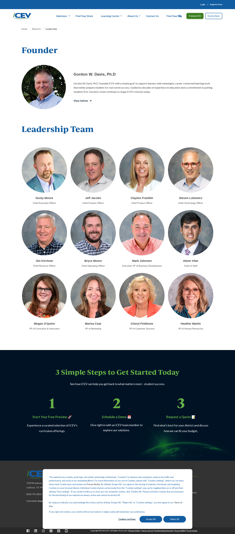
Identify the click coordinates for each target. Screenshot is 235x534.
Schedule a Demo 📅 (116, 417)
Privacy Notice (93, 484)
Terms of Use (147, 530)
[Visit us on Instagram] (43, 530)
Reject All (174, 519)
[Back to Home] (22, 15)
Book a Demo (214, 16)
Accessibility (180, 530)
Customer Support (36, 500)
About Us (36, 29)
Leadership (51, 29)
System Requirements (164, 530)
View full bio (81, 100)
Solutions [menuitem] (61, 15)
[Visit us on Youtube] (65, 530)
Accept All (151, 519)
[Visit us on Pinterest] (59, 530)
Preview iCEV (195, 16)
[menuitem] (202, 4)
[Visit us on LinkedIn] (35, 530)
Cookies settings (127, 519)
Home (24, 29)
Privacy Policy (134, 530)
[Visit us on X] (51, 530)
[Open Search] (180, 15)
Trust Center (192, 530)
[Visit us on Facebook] (29, 530)
